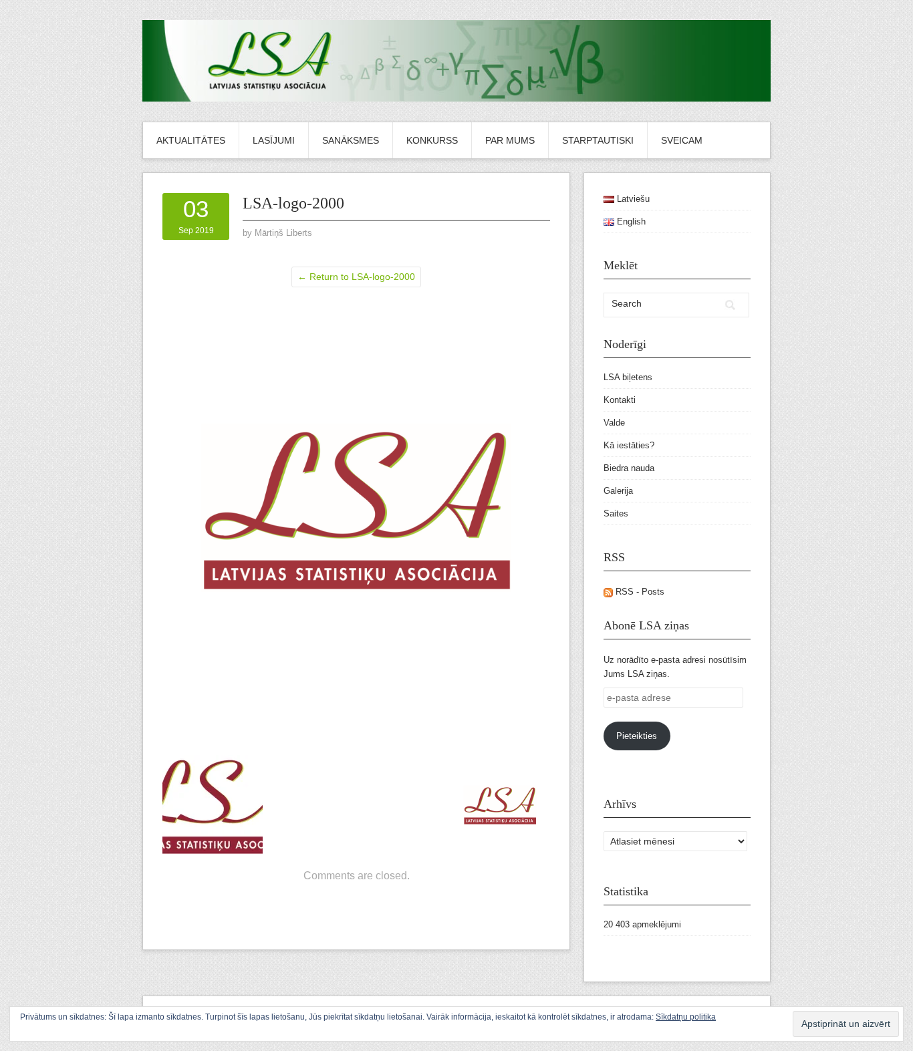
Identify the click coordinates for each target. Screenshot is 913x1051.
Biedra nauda (629, 468)
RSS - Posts (638, 592)
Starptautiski (598, 140)
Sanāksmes (350, 140)
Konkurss (432, 140)
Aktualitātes (190, 140)
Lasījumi (274, 140)
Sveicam (681, 140)
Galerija (618, 491)
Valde (614, 423)
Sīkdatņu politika (686, 1017)
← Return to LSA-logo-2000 (356, 276)
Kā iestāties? (629, 445)
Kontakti (620, 400)
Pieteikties (636, 736)
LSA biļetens (628, 377)
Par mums (510, 140)
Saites (616, 513)
